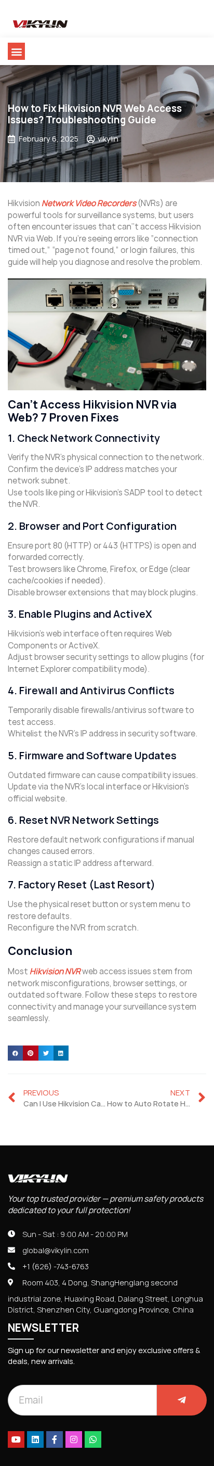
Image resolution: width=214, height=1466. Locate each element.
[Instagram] (73, 1439)
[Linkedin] (35, 1439)
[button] (16, 51)
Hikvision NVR (55, 971)
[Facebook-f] (54, 1439)
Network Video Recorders (89, 203)
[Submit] (182, 1400)
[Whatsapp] (93, 1439)
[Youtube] (16, 1439)
